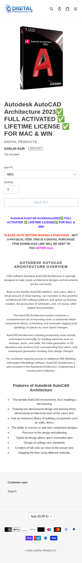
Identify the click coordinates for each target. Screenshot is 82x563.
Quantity (9, 182)
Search (12, 491)
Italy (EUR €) (39, 516)
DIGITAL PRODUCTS (45, 550)
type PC (8, 167)
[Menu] (76, 9)
